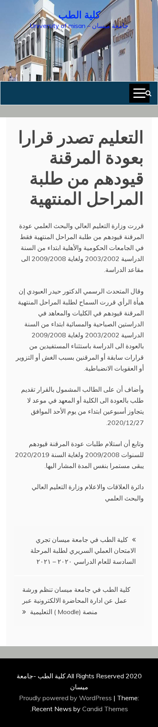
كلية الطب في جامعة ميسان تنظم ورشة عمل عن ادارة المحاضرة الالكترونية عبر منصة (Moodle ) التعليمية (76, 600)
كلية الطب (79, 13)
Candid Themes (105, 709)
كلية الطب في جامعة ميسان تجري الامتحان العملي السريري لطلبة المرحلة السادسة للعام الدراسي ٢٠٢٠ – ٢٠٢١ (83, 550)
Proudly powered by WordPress (66, 698)
